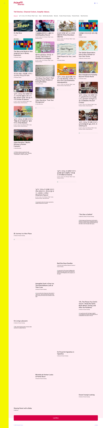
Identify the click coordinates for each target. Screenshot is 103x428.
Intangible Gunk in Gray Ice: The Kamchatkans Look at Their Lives (44, 285)
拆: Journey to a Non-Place (23, 233)
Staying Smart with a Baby (23, 408)
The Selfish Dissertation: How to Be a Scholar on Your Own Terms (87, 54)
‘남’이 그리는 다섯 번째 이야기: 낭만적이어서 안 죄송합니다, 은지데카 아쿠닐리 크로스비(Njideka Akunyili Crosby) (88, 98)
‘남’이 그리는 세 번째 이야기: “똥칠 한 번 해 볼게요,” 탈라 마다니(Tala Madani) (23, 121)
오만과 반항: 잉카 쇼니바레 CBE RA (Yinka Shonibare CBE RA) (66, 35)
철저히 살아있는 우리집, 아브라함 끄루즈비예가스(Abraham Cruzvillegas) (44, 56)
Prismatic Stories (38, 38)
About (16, 35)
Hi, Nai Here (18, 33)
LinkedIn (96, 425)
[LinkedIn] (95, 3)
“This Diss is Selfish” (86, 214)
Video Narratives (67, 85)
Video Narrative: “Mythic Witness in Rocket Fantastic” (22, 144)
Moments (81, 58)
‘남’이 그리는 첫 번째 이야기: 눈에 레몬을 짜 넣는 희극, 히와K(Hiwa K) (88, 124)
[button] (4, 214)
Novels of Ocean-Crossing (89, 216)
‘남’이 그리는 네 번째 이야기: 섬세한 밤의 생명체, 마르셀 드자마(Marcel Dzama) (66, 173)
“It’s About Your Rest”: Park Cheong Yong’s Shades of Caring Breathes (44, 80)
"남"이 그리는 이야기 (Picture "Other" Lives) (44, 37)
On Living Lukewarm (21, 321)
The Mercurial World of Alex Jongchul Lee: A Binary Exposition (23, 53)
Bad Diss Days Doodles (65, 263)
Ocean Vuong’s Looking (87, 395)
